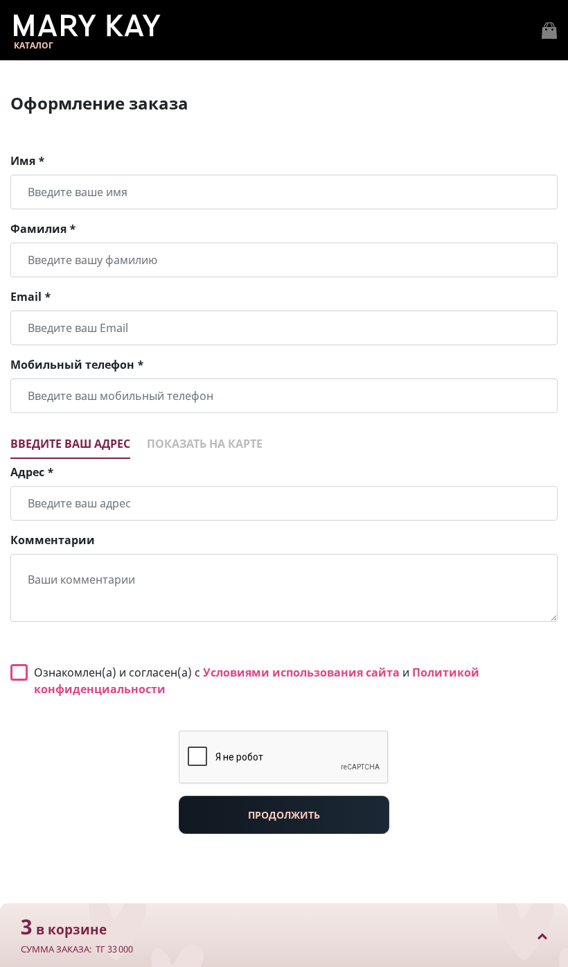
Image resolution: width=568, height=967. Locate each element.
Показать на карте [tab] (205, 443)
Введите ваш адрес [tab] (70, 443)
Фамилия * (43, 228)
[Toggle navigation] (549, 30)
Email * (30, 296)
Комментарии (52, 540)
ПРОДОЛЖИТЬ (284, 814)
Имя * (27, 160)
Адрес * (32, 472)
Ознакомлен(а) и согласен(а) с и (256, 681)
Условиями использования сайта (301, 672)
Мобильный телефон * (77, 364)
